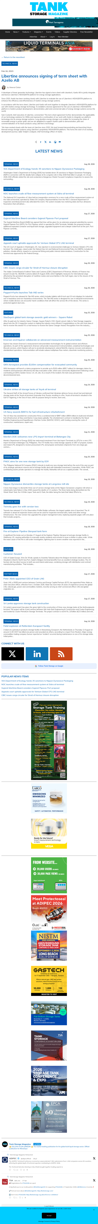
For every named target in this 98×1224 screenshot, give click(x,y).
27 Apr (24, 1180)
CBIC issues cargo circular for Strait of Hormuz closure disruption (35, 267)
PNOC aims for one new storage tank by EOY (26, 461)
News (15, 32)
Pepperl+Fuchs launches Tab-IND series (23, 292)
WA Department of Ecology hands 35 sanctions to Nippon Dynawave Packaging (43, 168)
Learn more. (67, 1208)
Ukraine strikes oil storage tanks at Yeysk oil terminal (29, 389)
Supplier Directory (70, 32)
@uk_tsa (17, 1180)
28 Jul (35, 1159)
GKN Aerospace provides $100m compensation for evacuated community (40, 364)
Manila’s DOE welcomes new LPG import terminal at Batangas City (37, 436)
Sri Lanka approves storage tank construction (26, 603)
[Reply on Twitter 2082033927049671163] (10, 1170)
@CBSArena (81, 1187)
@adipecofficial (26, 1159)
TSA (11, 1180)
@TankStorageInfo (39, 1187)
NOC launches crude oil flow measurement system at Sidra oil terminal (38, 193)
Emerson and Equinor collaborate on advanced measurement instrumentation (42, 339)
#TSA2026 (25, 1183)
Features (25, 32)
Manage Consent (44, 1221)
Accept (49, 1215)
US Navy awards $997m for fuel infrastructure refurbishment (34, 412)
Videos (57, 32)
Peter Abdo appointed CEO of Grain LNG (23, 578)
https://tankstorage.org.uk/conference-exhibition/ (42, 1195)
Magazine (37, 32)
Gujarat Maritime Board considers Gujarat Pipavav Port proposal (35, 218)
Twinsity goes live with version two (20, 506)
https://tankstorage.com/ (45, 1191)
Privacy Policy (55, 1221)
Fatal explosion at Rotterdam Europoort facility (26, 626)
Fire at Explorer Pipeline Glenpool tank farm (25, 531)
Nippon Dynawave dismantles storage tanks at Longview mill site (36, 484)
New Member (63, 37)
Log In (52, 37)
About (42, 37)
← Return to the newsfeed (13, 57)
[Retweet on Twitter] (8, 1155)
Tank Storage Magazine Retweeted (21, 1155)
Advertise (33, 37)
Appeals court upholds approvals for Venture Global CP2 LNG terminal (38, 243)
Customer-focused (12, 553)
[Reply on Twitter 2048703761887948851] (10, 1197)
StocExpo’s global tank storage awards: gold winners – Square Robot (37, 317)
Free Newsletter (86, 32)
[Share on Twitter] (45, 141)
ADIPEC (12, 1158)
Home (7, 32)
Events (48, 32)
